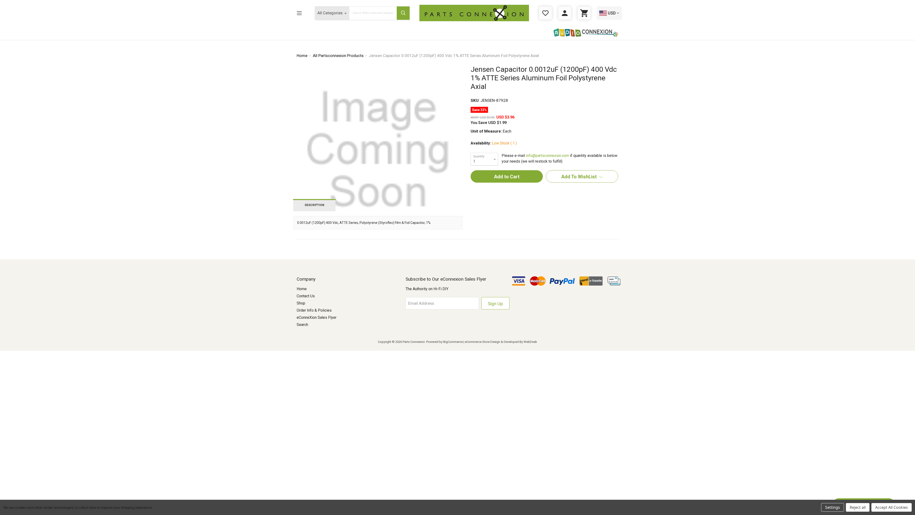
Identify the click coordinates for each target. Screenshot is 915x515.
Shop (301, 303)
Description (314, 205)
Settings (832, 507)
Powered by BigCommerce (444, 342)
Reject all (858, 507)
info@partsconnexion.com (547, 155)
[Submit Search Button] (403, 13)
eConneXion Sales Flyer (316, 317)
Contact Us (306, 296)
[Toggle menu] (299, 13)
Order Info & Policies (314, 310)
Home (302, 289)
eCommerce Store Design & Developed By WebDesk (501, 342)
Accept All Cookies (891, 507)
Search (302, 324)
